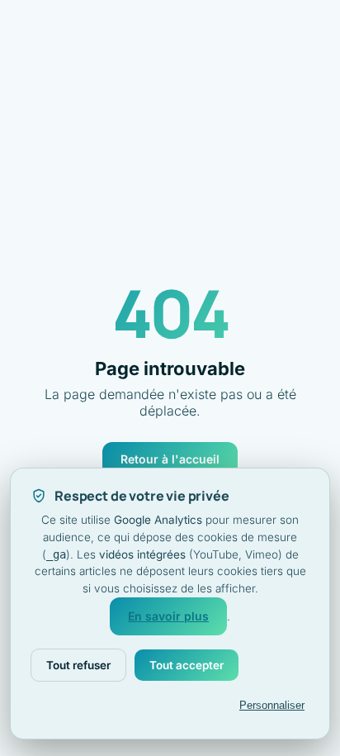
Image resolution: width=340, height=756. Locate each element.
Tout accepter (186, 665)
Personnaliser (272, 705)
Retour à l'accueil (170, 459)
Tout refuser (78, 665)
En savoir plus (168, 616)
